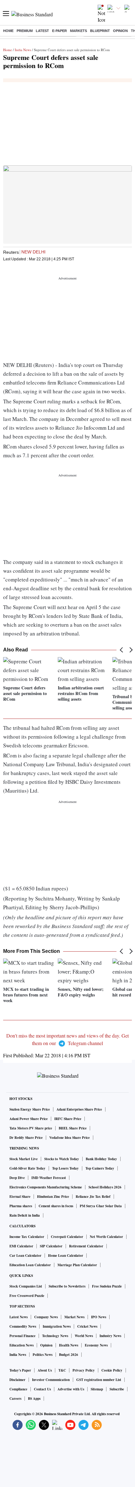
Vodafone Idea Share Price (69, 1137)
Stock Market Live (23, 1159)
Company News (46, 1317)
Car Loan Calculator (25, 1255)
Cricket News (87, 1326)
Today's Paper (20, 1370)
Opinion (120, 31)
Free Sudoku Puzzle (107, 1286)
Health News (68, 1345)
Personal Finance (22, 1336)
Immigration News (57, 1326)
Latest (42, 31)
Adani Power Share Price (28, 1119)
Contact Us (42, 1389)
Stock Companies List (25, 1286)
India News (23, 49)
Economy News (96, 1345)
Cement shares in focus (56, 1206)
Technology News (55, 1336)
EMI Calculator (21, 1246)
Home (8, 31)
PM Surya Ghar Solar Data (101, 1206)
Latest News (18, 1317)
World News (84, 1336)
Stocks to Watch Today (61, 1159)
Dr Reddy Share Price (26, 1137)
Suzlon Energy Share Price (29, 1109)
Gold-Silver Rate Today (27, 1168)
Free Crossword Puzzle (26, 1295)
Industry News (110, 1336)
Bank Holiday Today (101, 1159)
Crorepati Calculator (67, 1237)
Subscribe (117, 1389)
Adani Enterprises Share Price (79, 1109)
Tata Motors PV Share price (30, 1128)
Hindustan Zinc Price (53, 1196)
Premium (25, 31)
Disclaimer (17, 1380)
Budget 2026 (68, 1354)
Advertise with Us (70, 1389)
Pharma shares (20, 1206)
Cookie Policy (111, 1370)
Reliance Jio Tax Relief (93, 1196)
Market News (74, 1317)
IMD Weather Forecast (48, 1178)
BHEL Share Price (73, 1128)
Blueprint (100, 31)
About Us (45, 1370)
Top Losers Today (65, 1168)
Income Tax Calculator (26, 1237)
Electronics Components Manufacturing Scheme (45, 1187)
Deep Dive (17, 1178)
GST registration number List (98, 1380)
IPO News (98, 1317)
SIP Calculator (51, 1246)
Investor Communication (51, 1380)
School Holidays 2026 (105, 1187)
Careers (15, 1398)
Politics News (42, 1354)
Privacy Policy (84, 1370)
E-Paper (59, 31)
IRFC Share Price (67, 1119)
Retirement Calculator (86, 1246)
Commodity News (22, 1326)
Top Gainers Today (99, 1168)
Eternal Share (19, 1196)
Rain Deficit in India (24, 1215)
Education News (21, 1345)
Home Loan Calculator (65, 1255)
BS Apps (34, 1398)
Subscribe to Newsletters (67, 1286)
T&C (62, 1370)
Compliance (18, 1389)
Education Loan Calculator (30, 1265)
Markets (78, 31)
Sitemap (97, 1389)
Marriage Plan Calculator (77, 1265)
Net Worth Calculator (106, 1237)
